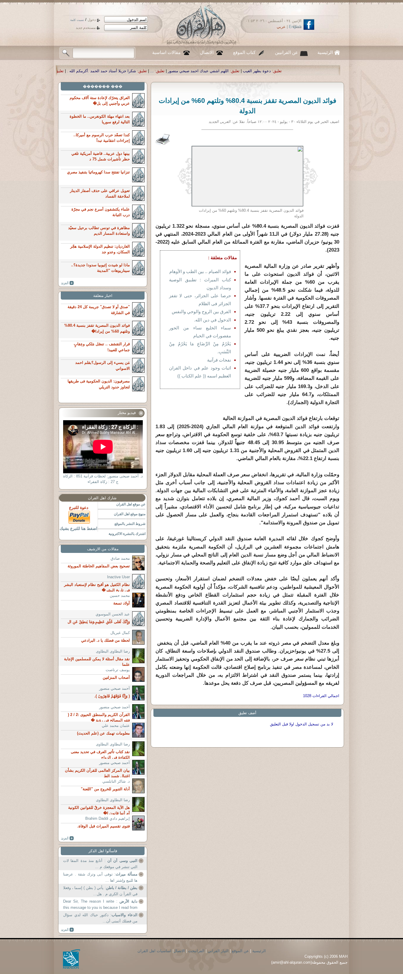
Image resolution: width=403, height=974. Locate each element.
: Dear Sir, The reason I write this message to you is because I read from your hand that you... (100, 905)
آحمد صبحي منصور (114, 688)
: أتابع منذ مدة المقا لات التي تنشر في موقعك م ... (100, 863)
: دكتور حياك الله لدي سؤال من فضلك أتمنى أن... (100, 918)
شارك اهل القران (102, 498)
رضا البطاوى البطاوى (113, 651)
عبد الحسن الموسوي (113, 614)
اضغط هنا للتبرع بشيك (78, 528)
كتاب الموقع (244, 52)
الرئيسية (325, 52)
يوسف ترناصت (118, 670)
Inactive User (118, 577)
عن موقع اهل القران (130, 504)
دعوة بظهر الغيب (328, 71)
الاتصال (207, 52)
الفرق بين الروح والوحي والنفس (201, 311)
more (67, 283)
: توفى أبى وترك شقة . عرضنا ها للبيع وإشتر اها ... (100, 877)
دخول (92, 20)
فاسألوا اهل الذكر (103, 851)
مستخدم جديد (86, 28)
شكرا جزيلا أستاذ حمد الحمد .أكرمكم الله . (173, 71)
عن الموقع (240, 951)
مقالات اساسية (166, 52)
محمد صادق (120, 558)
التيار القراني (218, 951)
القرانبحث (196, 951)
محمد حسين (120, 595)
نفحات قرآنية (219, 359)
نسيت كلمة (77, 20)
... (224, 71)
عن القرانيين (286, 52)
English (295, 26)
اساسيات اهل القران (154, 951)
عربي (281, 26)
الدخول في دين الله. (212, 319)
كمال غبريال (120, 632)
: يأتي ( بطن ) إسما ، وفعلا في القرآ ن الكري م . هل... (100, 891)
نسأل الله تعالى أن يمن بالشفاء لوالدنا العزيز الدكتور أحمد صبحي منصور (66, 71)
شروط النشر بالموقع (129, 524)
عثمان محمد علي (116, 725)
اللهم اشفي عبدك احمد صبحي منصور (270, 71)
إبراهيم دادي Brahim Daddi (107, 818)
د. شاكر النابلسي (116, 781)
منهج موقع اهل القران (129, 514)
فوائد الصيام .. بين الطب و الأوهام (200, 271)
